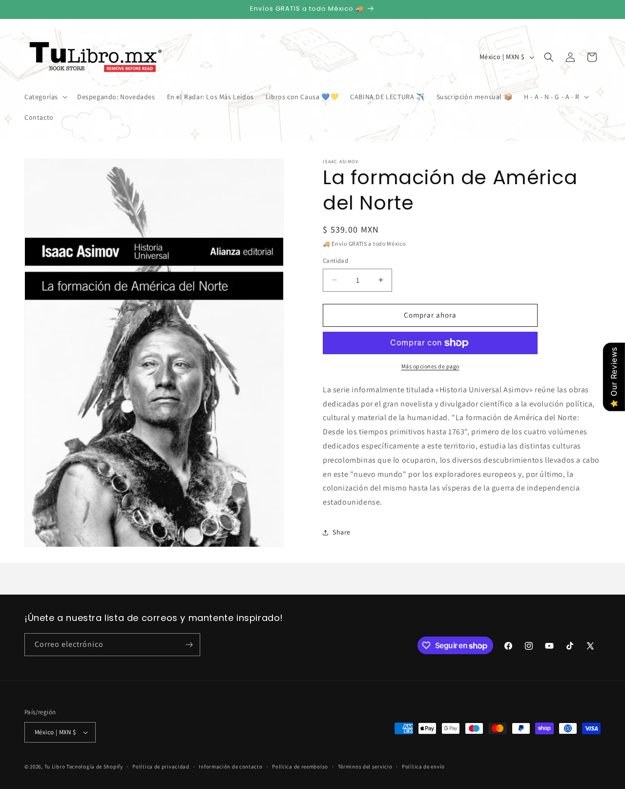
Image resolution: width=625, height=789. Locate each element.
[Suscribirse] (189, 644)
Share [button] (342, 532)
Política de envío (423, 766)
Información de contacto (230, 766)
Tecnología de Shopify (94, 766)
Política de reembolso (300, 766)
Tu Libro (54, 766)
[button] (45, 96)
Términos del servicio (365, 766)
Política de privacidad (160, 766)
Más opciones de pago (430, 366)
